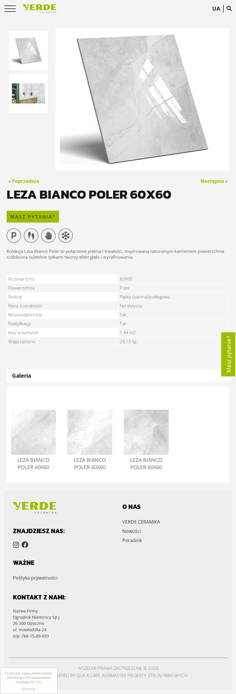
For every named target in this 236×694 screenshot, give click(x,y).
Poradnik (132, 540)
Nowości (131, 531)
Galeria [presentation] (21, 375)
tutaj (37, 682)
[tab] (118, 375)
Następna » (214, 181)
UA (216, 8)
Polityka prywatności (35, 578)
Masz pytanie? (228, 354)
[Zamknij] (28, 689)
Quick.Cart (88, 675)
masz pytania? (32, 217)
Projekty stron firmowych (157, 675)
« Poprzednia (23, 181)
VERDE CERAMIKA (141, 522)
